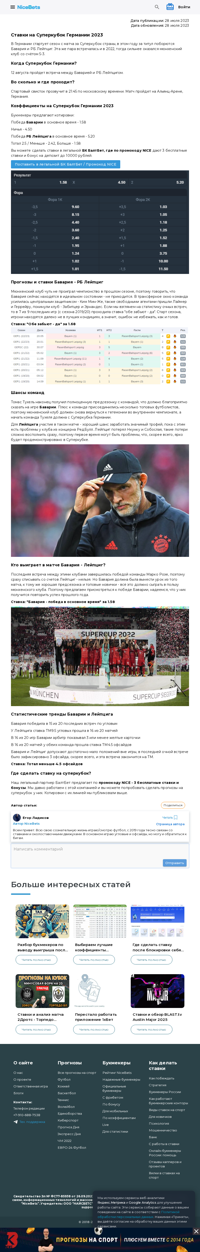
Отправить (174, 863)
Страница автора (170, 824)
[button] (173, 805)
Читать (167, 817)
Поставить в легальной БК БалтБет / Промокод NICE (65, 164)
